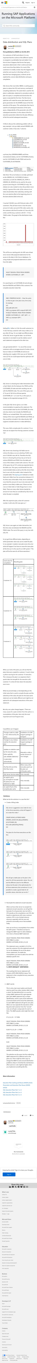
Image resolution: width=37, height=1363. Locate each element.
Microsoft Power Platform (7, 1287)
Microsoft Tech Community (7, 1314)
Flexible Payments (6, 1241)
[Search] (23, 3)
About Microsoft (5, 1333)
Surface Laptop (5, 1197)
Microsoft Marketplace (7, 1317)
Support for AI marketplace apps (8, 1312)
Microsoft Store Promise (7, 1238)
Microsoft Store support (7, 1227)
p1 (9, 328)
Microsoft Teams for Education (8, 1254)
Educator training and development (9, 1263)
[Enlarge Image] (18, 141)
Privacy (18, 1356)
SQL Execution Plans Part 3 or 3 (12, 1095)
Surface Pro (4, 1194)
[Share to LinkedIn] (10, 1186)
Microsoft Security (6, 1279)
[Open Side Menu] (2, 2)
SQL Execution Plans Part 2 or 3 (12, 1092)
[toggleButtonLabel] (34, 7)
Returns (3, 1230)
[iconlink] (5, 1132)
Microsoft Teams (5, 1290)
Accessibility (4, 1347)
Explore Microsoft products (7, 1211)
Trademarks (11, 1358)
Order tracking (5, 1232)
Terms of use (4, 1358)
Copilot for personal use (7, 1205)
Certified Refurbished (6, 1235)
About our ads (5, 1360)
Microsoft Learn (5, 1309)
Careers (3, 1331)
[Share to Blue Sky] (21, 1186)
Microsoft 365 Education (7, 1257)
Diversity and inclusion (7, 1344)
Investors (4, 1342)
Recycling (26, 1358)
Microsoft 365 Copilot (6, 1293)
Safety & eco (19, 1358)
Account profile (5, 1221)
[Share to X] (16, 1186)
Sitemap (4, 1356)
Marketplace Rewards (6, 1320)
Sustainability (5, 1350)
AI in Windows (5, 1208)
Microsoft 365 (5, 1284)
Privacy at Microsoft (6, 1339)
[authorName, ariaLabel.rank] (5, 47)
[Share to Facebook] (13, 1186)
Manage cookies (25, 1356)
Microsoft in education (6, 1249)
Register (28, 2)
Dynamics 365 (5, 1282)
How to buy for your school (7, 1260)
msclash (10, 46)
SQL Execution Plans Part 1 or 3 (12, 1090)
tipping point (19, 475)
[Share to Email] (27, 1186)
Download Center (5, 1224)
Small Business (5, 1295)
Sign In (33, 2)
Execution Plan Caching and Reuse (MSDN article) (17, 1083)
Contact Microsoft (11, 1356)
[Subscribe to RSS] (24, 1186)
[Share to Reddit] (18, 1186)
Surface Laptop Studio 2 (7, 1200)
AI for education (5, 1268)
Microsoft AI (4, 1276)
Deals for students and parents (8, 1265)
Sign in (9, 1174)
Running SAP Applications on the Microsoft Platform (15, 7)
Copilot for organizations (7, 1202)
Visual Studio (5, 1323)
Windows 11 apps (5, 1214)
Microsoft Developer (6, 1306)
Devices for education (6, 1251)
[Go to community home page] (6, 2)
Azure (3, 1303)
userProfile (12, 1126)
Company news (5, 1336)
